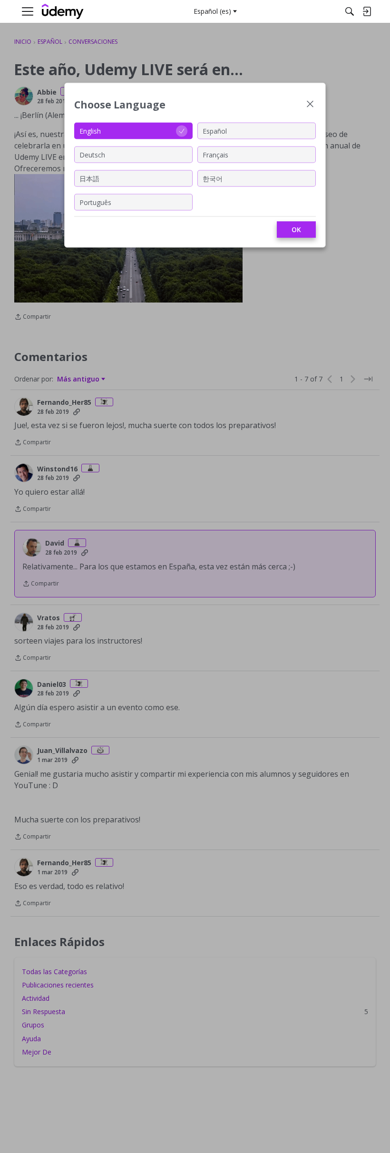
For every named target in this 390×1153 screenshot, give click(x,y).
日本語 (89, 178)
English (90, 130)
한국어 (213, 178)
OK (296, 229)
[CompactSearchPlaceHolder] (349, 11)
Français (215, 154)
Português (95, 201)
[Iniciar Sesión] (366, 11)
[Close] (310, 104)
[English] (63, 12)
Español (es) (212, 11)
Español (215, 130)
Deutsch (92, 154)
